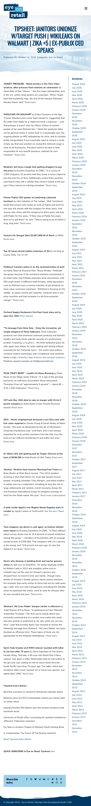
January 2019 (78, 385)
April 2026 (77, 98)
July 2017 (77, 474)
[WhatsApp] (48, 779)
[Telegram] (52, 779)
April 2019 (77, 374)
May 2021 (77, 260)
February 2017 (79, 492)
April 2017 (77, 485)
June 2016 (77, 533)
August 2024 (78, 194)
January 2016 (78, 551)
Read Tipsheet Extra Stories (17, 739)
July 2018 (77, 419)
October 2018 (79, 404)
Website (22, 357)
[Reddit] (40, 779)
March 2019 (78, 378)
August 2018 (78, 415)
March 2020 (78, 323)
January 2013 (78, 717)
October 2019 (79, 349)
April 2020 (77, 319)
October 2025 (79, 128)
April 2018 (77, 430)
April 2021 (77, 264)
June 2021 (77, 257)
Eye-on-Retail (56, 57)
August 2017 (78, 470)
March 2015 (78, 599)
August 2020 (78, 304)
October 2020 (79, 293)
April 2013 (77, 706)
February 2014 (79, 658)
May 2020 (77, 315)
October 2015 (79, 569)
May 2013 (77, 702)
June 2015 (77, 588)
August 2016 (78, 525)
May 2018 (77, 426)
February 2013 (79, 713)
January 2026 (78, 109)
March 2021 (78, 268)
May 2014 (77, 647)
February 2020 (79, 327)
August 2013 (78, 691)
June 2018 (77, 422)
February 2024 (79, 216)
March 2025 (78, 157)
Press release (26, 315)
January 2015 (78, 606)
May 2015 (77, 591)
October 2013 (79, 680)
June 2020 (77, 312)
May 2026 (77, 95)
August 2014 (78, 636)
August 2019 (78, 360)
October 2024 (79, 183)
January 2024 (78, 220)
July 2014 (77, 639)
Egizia (34, 350)
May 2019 (77, 371)
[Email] (57, 782)
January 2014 (78, 661)
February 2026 (79, 106)
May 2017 (77, 481)
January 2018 (78, 441)
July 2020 (77, 308)
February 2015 (79, 602)
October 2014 (79, 625)
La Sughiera (28, 342)
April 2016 (77, 540)
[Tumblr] (57, 779)
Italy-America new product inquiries (46, 357)
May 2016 (77, 536)
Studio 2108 (66, 802)
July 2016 (77, 529)
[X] (31, 779)
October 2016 (79, 514)
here (52, 751)
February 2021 (79, 271)
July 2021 (77, 253)
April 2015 (77, 595)
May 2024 (77, 205)
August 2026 (78, 84)
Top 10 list (22, 254)
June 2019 (77, 367)
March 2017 (78, 488)
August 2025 (78, 139)
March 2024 (78, 212)
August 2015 (78, 581)
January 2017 (78, 496)
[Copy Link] (61, 782)
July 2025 (77, 142)
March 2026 (78, 102)
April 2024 (77, 209)
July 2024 (77, 198)
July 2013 (77, 695)
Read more (30, 102)
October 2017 (79, 459)
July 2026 (77, 87)
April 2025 (77, 154)
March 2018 (78, 433)
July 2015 (77, 584)
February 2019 (79, 382)
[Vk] (52, 782)
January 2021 (78, 275)
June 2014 (77, 643)
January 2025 (78, 165)
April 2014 (77, 650)
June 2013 (77, 698)
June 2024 (77, 201)
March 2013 (78, 709)
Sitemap (38, 802)
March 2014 (78, 654)
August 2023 (78, 249)
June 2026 (77, 91)
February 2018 (79, 437)
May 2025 (77, 150)
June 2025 (77, 146)
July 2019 (77, 363)
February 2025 (79, 161)
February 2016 (79, 547)
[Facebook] (27, 779)
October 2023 (79, 238)
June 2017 (77, 477)
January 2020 (78, 330)
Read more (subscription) (53, 495)
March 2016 (78, 544)
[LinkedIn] (44, 779)
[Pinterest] (61, 779)
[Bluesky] (35, 779)
